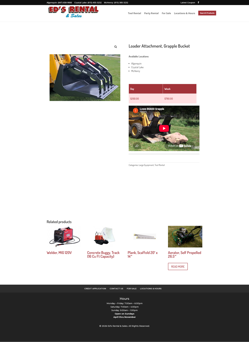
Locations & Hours (184, 13)
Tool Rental (134, 13)
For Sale (166, 13)
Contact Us (116, 288)
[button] (115, 46)
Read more (178, 266)
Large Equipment (146, 165)
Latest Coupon (188, 2)
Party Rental (151, 13)
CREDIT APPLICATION (95, 288)
